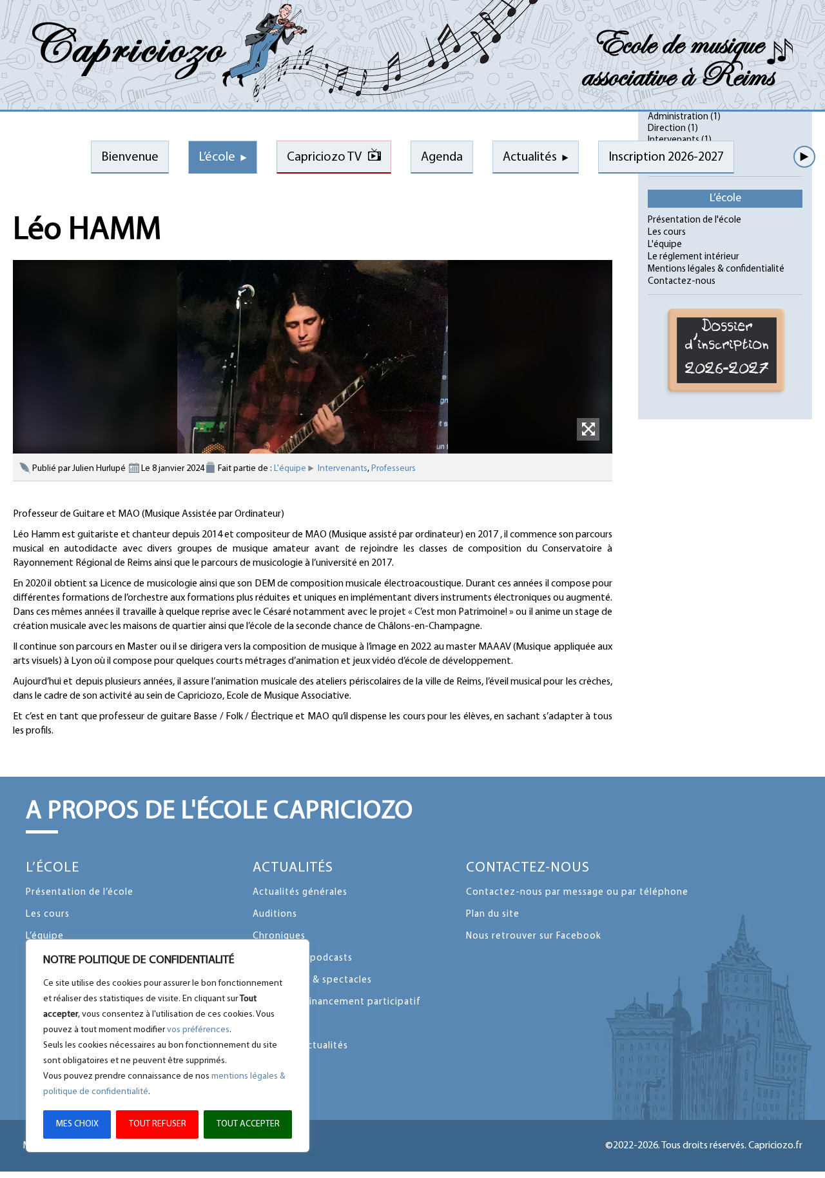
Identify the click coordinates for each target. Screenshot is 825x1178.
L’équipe (45, 936)
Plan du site (492, 914)
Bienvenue (130, 157)
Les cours (667, 232)
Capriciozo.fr (775, 1146)
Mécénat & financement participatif (337, 1002)
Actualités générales (300, 892)
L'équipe (290, 469)
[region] (167, 1045)
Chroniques (279, 936)
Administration (678, 117)
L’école (217, 157)
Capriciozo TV (324, 157)
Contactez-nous (681, 281)
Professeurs (393, 469)
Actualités (530, 157)
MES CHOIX (77, 1124)
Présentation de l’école (79, 892)
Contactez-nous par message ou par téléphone (577, 892)
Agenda (442, 157)
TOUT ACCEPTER (248, 1124)
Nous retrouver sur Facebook (533, 936)
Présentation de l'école (694, 220)
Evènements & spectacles (312, 980)
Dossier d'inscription (727, 348)
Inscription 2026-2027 (666, 157)
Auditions (275, 914)
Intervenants (342, 469)
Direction (667, 129)
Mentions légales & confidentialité (716, 269)
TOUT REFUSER (157, 1124)
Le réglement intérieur (693, 257)
